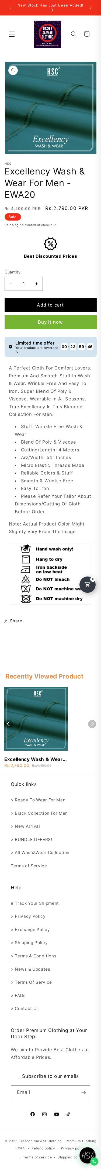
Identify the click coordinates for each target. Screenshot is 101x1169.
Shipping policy (71, 1157)
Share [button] (16, 620)
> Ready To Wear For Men (38, 799)
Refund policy (43, 1148)
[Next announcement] (91, 8)
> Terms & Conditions (33, 955)
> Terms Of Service (31, 982)
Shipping (12, 225)
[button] (11, 33)
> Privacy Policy (28, 916)
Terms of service (37, 1157)
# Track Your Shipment (35, 903)
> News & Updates (30, 969)
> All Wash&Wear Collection (40, 852)
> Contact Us (25, 1008)
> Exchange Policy (30, 929)
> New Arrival (25, 826)
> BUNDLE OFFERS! (31, 839)
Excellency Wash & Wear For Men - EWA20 (33, 759)
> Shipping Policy (29, 942)
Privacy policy (73, 1148)
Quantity (13, 272)
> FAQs (18, 995)
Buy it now (50, 322)
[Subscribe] (83, 1092)
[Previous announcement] (10, 8)
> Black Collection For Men (39, 813)
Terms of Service (29, 865)
